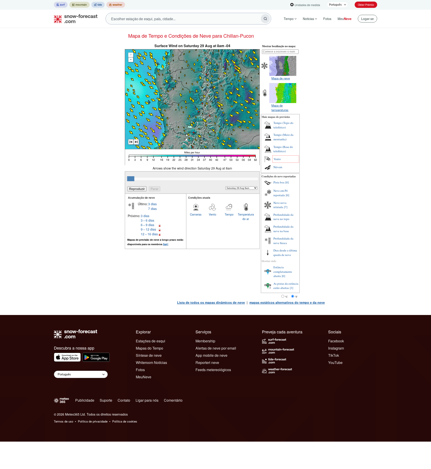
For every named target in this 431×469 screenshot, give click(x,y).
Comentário (173, 400)
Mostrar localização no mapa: (279, 46)
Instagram (336, 348)
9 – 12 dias (148, 229)
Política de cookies (124, 421)
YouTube (335, 362)
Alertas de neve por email (216, 348)
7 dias (152, 208)
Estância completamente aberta (282, 271)
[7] (285, 207)
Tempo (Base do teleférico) (283, 149)
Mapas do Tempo (149, 348)
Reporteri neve (207, 362)
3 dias (152, 204)
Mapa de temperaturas (279, 107)
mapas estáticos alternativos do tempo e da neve (287, 302)
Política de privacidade (93, 421)
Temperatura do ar (246, 216)
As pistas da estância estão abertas (285, 286)
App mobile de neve (211, 355)
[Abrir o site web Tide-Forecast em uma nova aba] (98, 5)
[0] (287, 182)
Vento (212, 214)
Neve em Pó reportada (280, 193)
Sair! (165, 244)
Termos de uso (63, 421)
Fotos (327, 18)
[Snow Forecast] (74, 18)
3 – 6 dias (147, 220)
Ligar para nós (147, 400)
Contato (124, 400)
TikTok (333, 355)
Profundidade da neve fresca (283, 240)
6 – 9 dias (147, 224)
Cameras (196, 214)
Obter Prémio (366, 5)
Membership (205, 340)
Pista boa (278, 182)
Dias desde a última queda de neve (285, 252)
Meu (345, 18)
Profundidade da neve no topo (283, 217)
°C (286, 296)
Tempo (289, 18)
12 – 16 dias (149, 234)
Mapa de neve (280, 78)
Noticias (308, 18)
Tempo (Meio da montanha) (283, 137)
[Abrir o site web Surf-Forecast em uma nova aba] (61, 5)
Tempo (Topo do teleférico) (283, 125)
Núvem (277, 167)
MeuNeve (143, 376)
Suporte (106, 400)
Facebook (336, 340)
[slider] (130, 178)
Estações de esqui (150, 340)
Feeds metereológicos (213, 369)
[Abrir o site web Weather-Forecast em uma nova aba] (115, 5)
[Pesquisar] (265, 18)
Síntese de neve (149, 355)
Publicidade (84, 400)
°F (296, 296)
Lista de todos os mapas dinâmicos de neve (211, 302)
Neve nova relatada (279, 205)
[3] (291, 288)
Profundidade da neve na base (283, 229)
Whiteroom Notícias (151, 362)
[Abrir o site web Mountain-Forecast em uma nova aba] (79, 5)
